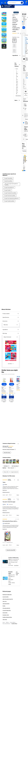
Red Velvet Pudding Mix (7, 594)
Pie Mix (4, 605)
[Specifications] (18, 317)
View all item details (19, 95)
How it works (26, 52)
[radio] (14, 40)
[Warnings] (18, 333)
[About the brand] (17, 337)
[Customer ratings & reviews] (18, 443)
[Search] (22, 3)
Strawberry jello (6, 614)
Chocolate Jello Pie (6, 608)
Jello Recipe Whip (6, 603)
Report (18, 494)
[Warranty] (17, 325)
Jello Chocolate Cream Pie (8, 599)
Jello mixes (5, 619)
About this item (6, 309)
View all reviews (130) (11, 550)
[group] (17, 33)
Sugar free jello (5, 596)
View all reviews (7, 452)
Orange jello (5, 612)
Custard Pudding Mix (7, 610)
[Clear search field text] (20, 2)
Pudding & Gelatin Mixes (7, 617)
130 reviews (10, 447)
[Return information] (23, 25)
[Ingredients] (20, 55)
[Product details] (18, 314)
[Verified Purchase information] (14, 479)
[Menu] (2, 3)
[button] (16, 64)
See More (10, 363)
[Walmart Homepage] (5, 3)
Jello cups (5, 601)
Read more (5, 490)
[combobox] (15, 2)
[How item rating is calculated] (15, 449)
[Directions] (18, 321)
